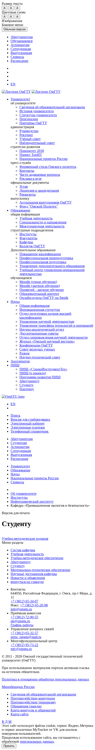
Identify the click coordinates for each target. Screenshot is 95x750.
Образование (20, 210)
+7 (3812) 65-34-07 (24, 601)
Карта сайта (19, 714)
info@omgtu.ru (21, 609)
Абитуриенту (29, 381)
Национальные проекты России (43, 159)
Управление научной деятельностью (46, 321)
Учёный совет (30, 139)
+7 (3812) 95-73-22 (24, 645)
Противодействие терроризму (33, 702)
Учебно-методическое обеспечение (37, 558)
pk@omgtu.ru (20, 621)
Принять (9, 746)
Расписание (19, 61)
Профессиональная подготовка (42, 262)
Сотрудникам (21, 49)
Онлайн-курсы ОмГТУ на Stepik (43, 298)
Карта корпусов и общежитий (33, 710)
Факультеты (28, 238)
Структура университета (38, 115)
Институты (27, 234)
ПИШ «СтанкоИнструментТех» (43, 369)
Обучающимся (21, 41)
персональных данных (37, 741)
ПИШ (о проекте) (32, 373)
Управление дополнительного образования (52, 266)
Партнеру (26, 389)
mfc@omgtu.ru (21, 649)
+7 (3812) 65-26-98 (34, 605)
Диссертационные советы (39, 333)
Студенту (26, 385)
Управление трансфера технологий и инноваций (56, 325)
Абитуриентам (22, 37)
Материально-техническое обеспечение (40, 570)
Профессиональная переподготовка (46, 258)
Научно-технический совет (39, 357)
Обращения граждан (26, 706)
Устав (23, 186)
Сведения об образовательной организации (52, 107)
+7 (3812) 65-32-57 (24, 633)
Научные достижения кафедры (34, 574)
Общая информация (34, 306)
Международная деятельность (42, 226)
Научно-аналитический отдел (41, 329)
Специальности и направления (42, 222)
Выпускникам (21, 53)
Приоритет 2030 (31, 151)
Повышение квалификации (40, 254)
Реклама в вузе (30, 178)
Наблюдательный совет (37, 143)
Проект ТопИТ (30, 155)
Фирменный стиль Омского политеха (47, 167)
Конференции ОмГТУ (36, 345)
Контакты (26, 170)
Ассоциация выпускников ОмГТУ (45, 202)
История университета (36, 111)
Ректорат (26, 135)
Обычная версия (15, 29)
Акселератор (20, 361)
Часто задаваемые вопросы (39, 174)
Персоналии (28, 119)
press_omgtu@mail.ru (26, 637)
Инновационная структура (39, 309)
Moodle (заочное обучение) (39, 286)
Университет (20, 99)
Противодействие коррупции (33, 698)
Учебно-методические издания (25, 538)
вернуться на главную (27, 582)
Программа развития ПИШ (40, 377)
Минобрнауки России (18, 687)
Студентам (19, 443)
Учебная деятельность (36, 218)
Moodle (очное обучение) (38, 282)
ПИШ (15, 365)
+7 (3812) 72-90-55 (24, 617)
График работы (22, 625)
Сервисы (17, 57)
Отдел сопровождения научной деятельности (53, 337)
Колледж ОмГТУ (32, 246)
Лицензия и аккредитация (39, 190)
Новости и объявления (28, 578)
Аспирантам (20, 45)
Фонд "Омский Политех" (38, 206)
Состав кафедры (23, 550)
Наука (15, 302)
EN (13, 404)
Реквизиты (27, 194)
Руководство (28, 131)
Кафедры (26, 242)
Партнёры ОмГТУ (33, 123)
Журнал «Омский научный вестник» (47, 341)
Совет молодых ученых (37, 349)
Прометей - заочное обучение (41, 290)
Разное (24, 353)
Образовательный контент (39, 294)
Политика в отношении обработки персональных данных (45, 679)
